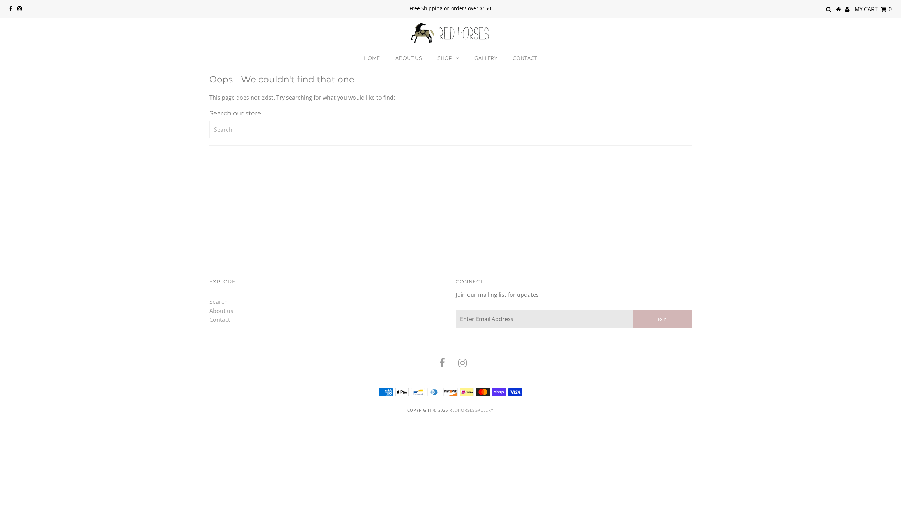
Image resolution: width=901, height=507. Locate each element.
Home (372, 58)
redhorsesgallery (471, 410)
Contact (525, 58)
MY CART (873, 9)
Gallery (485, 58)
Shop (444, 58)
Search (218, 302)
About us (408, 58)
